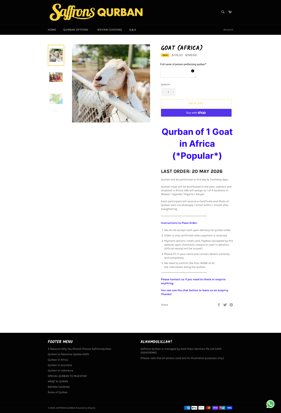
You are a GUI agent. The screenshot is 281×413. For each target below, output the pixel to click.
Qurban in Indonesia (60, 370)
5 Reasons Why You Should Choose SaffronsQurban (79, 348)
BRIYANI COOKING (109, 29)
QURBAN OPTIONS (76, 29)
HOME (52, 29)
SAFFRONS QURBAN (65, 408)
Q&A (132, 29)
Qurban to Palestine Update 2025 (68, 354)
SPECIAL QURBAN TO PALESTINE (67, 376)
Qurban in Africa (58, 359)
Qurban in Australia (60, 365)
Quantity (165, 84)
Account (228, 29)
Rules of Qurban (58, 392)
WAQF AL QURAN (58, 381)
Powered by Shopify (85, 408)
